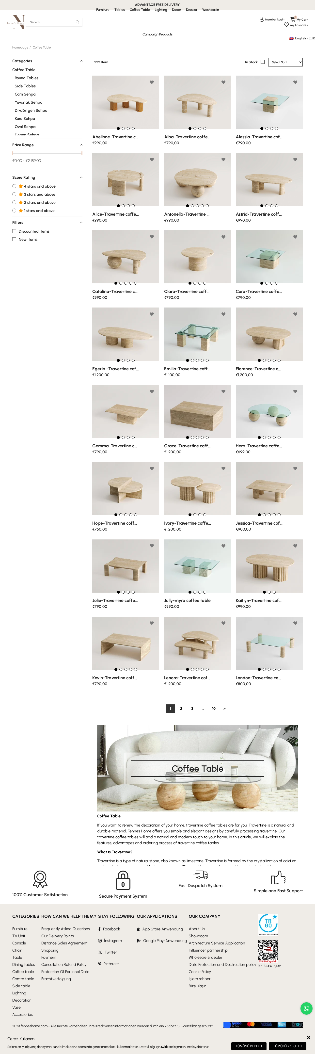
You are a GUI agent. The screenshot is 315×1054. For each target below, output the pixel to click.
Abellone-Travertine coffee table (115, 137)
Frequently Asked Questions (65, 928)
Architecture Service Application (217, 943)
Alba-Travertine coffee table (187, 137)
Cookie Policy (200, 971)
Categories (22, 61)
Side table (21, 986)
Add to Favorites (152, 82)
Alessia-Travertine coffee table (259, 137)
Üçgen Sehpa (27, 135)
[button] (118, 128)
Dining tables (23, 964)
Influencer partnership (208, 950)
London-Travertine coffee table (259, 678)
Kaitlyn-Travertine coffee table (259, 600)
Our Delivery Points (57, 936)
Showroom (198, 936)
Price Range (23, 145)
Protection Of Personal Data (65, 971)
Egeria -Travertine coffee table (115, 369)
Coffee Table (23, 70)
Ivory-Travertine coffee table (187, 523)
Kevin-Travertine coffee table (115, 678)
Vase (16, 1007)
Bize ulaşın (197, 986)
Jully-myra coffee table (187, 600)
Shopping (49, 950)
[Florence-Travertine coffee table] (269, 334)
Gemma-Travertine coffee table (115, 446)
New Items (28, 239)
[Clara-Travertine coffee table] (197, 256)
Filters (17, 222)
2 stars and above (39, 202)
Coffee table (23, 971)
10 (214, 708)
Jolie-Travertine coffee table (115, 600)
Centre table (23, 978)
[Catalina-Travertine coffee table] (125, 256)
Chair (17, 950)
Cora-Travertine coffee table (259, 291)
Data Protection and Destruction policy (222, 964)
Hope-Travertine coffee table (115, 523)
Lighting (19, 993)
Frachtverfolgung (56, 978)
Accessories (22, 1014)
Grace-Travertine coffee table (187, 446)
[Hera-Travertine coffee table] (269, 411)
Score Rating (23, 177)
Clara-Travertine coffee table (187, 291)
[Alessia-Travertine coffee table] (269, 102)
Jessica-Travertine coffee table (259, 523)
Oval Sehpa (25, 127)
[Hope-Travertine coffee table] (125, 488)
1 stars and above (39, 211)
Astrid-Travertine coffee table (259, 214)
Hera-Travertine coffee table (259, 446)
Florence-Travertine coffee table (259, 369)
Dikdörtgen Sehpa (31, 110)
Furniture (20, 928)
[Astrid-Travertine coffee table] (269, 179)
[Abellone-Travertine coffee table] (125, 102)
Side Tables (25, 86)
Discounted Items (34, 231)
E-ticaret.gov (269, 965)
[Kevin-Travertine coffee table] (125, 643)
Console (19, 943)
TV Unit (18, 936)
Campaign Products (157, 34)
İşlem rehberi (200, 978)
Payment (49, 957)
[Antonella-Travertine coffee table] (197, 179)
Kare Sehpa (25, 118)
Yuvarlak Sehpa (28, 102)
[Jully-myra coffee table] (197, 565)
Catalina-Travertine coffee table (115, 291)
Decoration (22, 1000)
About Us (197, 928)
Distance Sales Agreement (64, 943)
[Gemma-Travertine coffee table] (125, 411)
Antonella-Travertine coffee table (187, 214)
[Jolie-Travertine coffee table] (125, 565)
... (203, 708)
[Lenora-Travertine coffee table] (197, 643)
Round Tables (26, 78)
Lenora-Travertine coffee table (187, 678)
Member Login (274, 19)
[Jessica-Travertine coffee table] (269, 488)
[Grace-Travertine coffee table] (197, 411)
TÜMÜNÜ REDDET (249, 1046)
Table (17, 957)
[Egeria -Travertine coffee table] (125, 334)
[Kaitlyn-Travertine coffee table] (269, 565)
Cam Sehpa (25, 94)
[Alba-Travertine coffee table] (197, 102)
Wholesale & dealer (205, 957)
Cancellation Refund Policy (63, 964)
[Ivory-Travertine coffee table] (197, 488)
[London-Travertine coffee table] (269, 643)
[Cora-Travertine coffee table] (269, 256)
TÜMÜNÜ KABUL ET (287, 1046)
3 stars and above (39, 194)
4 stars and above (39, 186)
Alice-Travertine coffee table (115, 214)
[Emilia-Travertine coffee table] (197, 334)
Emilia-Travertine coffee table (187, 369)
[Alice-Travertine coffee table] (125, 179)
